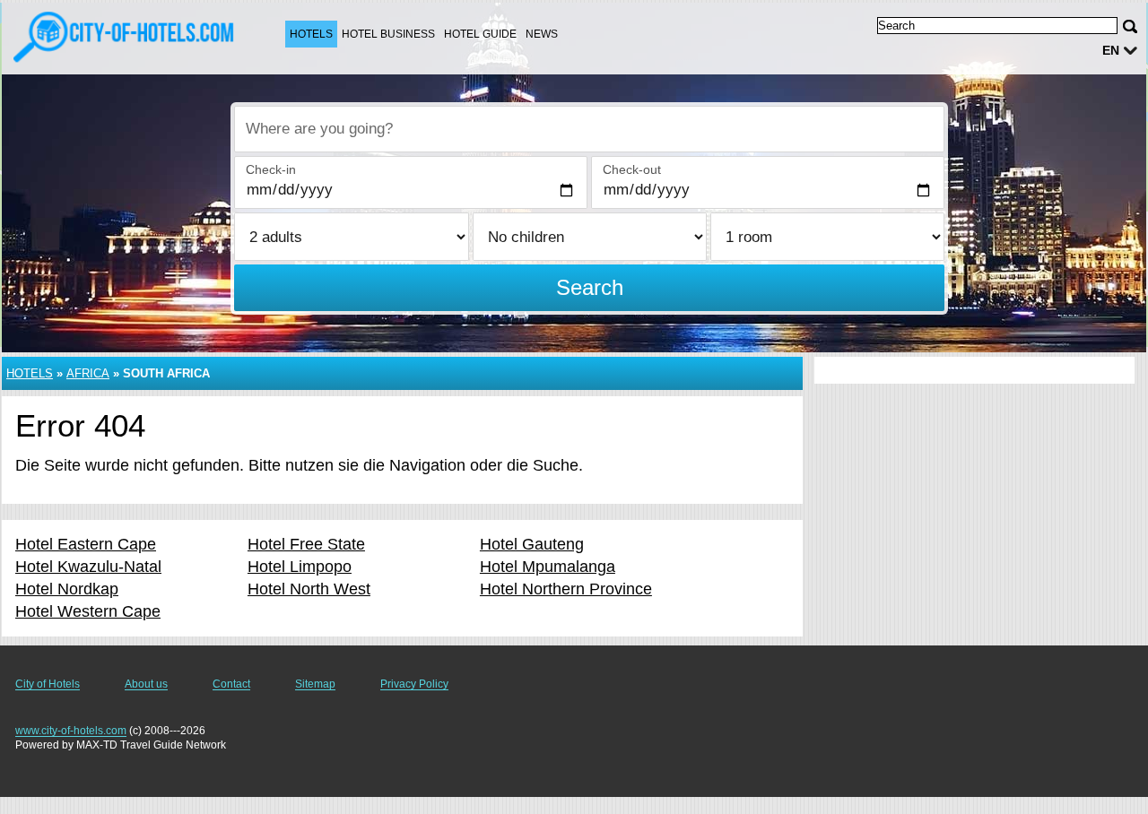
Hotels (311, 34)
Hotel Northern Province (566, 589)
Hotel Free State (306, 544)
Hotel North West (309, 589)
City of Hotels (47, 684)
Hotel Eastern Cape (85, 544)
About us (146, 684)
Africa (87, 373)
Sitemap (315, 684)
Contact (231, 684)
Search (589, 287)
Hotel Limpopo (300, 567)
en (1110, 50)
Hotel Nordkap (66, 589)
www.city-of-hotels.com (70, 730)
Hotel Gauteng (532, 544)
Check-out (632, 169)
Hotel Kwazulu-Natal (88, 567)
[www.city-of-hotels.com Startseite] (125, 37)
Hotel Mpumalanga (547, 567)
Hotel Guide (480, 34)
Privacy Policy (414, 684)
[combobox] (589, 129)
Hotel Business (388, 34)
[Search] (1130, 26)
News (542, 34)
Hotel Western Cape (88, 611)
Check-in (271, 169)
